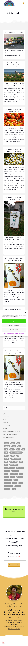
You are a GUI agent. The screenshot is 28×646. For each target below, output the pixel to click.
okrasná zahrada (20, 468)
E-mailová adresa (13, 557)
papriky (6, 474)
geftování (12, 449)
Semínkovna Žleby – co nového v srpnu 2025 (14, 110)
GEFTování (6, 425)
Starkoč (15, 480)
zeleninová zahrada (8, 486)
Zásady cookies (7, 333)
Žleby (14, 489)
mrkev (21, 461)
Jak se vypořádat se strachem (11, 431)
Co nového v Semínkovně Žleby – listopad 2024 (14, 352)
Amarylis (6, 443)
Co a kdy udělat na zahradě (14, 32)
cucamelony (7, 446)
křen (18, 455)
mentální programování (15, 458)
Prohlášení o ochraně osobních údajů (17, 333)
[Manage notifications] (3, 642)
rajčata (21, 474)
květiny (12, 455)
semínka (12, 477)
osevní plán (7, 471)
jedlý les (6, 455)
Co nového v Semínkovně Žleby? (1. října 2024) (14, 259)
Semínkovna (6, 417)
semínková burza (8, 480)
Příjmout (14, 321)
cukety (14, 446)
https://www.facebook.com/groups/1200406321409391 (14, 628)
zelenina (20, 483)
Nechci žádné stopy (14, 325)
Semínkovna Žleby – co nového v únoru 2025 (14, 198)
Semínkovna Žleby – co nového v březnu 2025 (14, 150)
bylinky (5, 414)
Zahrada (5, 422)
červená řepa (7, 489)
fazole (6, 449)
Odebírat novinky (14, 565)
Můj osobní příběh (8, 437)
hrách (18, 449)
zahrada (14, 483)
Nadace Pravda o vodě (9, 468)
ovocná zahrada (15, 471)
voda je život (7, 483)
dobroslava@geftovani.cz (16, 618)
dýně (19, 446)
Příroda (5, 428)
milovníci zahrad (13, 461)
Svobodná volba (14, 330)
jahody (6, 452)
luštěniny (6, 458)
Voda (4, 419)
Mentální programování (10, 434)
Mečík (6, 461)
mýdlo (6, 464)
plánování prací (14, 474)
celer (18, 443)
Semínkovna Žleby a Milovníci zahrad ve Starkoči (14, 65)
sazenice (6, 477)
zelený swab (17, 486)
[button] (25, 312)
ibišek (23, 449)
